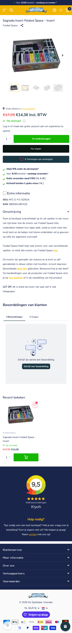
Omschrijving (12, 211)
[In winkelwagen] (26, 457)
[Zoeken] (11, 10)
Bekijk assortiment (5, 10)
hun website (16, 277)
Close (36, 550)
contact (33, 534)
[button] (62, 55)
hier (55, 250)
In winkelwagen (41, 138)
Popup (24, 121)
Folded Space (10, 25)
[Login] (54, 10)
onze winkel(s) (28, 108)
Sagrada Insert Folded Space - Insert (19, 439)
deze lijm (22, 268)
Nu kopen (36, 148)
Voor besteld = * (27, 173)
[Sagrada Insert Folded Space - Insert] (20, 414)
